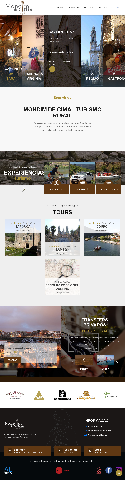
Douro (102, 226)
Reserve (12, 360)
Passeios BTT (56, 189)
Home (60, 7)
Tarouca (23, 226)
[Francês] (118, 7)
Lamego (62, 249)
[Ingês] (112, 7)
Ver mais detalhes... (59, 63)
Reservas (88, 7)
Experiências (73, 7)
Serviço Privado (23, 230)
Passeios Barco (108, 189)
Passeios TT (82, 189)
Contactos (102, 7)
